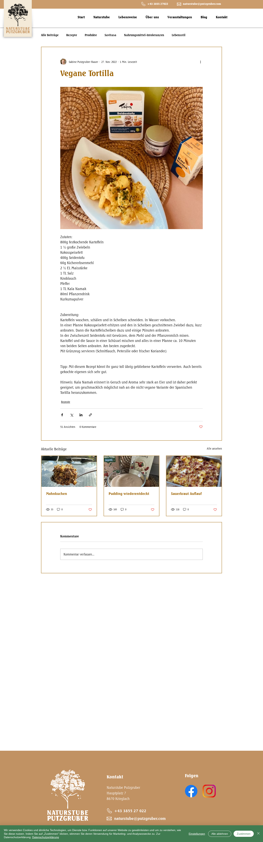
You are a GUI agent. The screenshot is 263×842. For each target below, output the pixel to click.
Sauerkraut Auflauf (186, 493)
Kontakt (115, 776)
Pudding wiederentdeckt (129, 493)
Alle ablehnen (219, 833)
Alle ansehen (214, 448)
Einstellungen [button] (197, 833)
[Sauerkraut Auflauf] (194, 471)
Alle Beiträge (50, 35)
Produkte (91, 35)
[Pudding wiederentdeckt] (131, 471)
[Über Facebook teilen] (62, 415)
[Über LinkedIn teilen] (81, 415)
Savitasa (110, 35)
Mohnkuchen (56, 493)
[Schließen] (258, 833)
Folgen (191, 775)
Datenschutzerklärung (45, 837)
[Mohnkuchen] (69, 471)
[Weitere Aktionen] (200, 61)
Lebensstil (178, 35)
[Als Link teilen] (90, 415)
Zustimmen (243, 833)
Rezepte (71, 35)
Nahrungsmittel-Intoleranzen (144, 35)
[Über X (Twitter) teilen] (71, 415)
